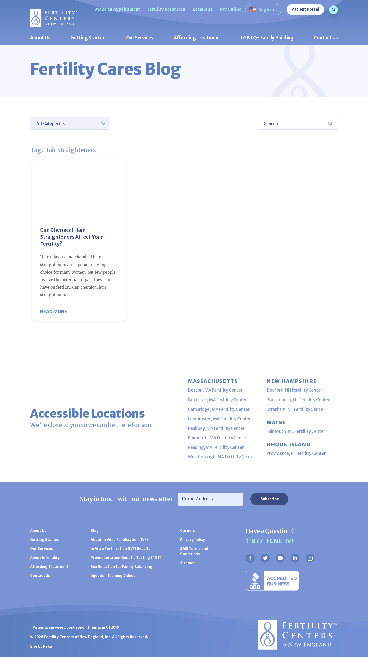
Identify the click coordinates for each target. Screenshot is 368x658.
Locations (202, 9)
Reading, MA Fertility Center (216, 447)
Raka (47, 646)
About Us (40, 38)
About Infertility (45, 557)
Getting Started (88, 38)
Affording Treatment (197, 38)
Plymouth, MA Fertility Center (217, 438)
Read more (53, 311)
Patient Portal (305, 9)
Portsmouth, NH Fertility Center (298, 400)
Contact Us (326, 38)
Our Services (139, 38)
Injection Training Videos (113, 575)
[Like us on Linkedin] (295, 558)
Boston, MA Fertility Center (215, 390)
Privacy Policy (192, 539)
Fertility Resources (166, 9)
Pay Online (230, 9)
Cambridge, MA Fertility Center (219, 409)
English (266, 9)
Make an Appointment (117, 9)
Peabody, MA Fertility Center (216, 428)
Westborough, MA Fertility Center (221, 457)
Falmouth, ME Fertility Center (296, 431)
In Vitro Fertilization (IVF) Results (120, 548)
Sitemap (188, 563)
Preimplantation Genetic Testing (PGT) (126, 557)
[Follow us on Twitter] (265, 558)
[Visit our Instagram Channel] (310, 558)
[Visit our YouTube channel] (280, 558)
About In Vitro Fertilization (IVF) (119, 539)
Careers (187, 530)
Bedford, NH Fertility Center (294, 390)
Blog (95, 530)
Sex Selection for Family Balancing (121, 566)
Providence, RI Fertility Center (296, 453)
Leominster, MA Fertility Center (219, 419)
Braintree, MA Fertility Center (217, 400)
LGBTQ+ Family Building (267, 38)
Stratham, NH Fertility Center (295, 409)
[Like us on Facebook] (250, 558)
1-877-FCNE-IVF (270, 541)
